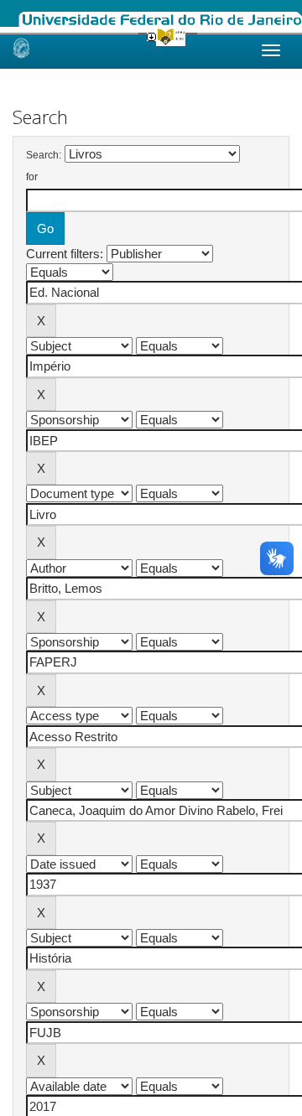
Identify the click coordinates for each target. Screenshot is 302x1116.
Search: (43, 155)
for (32, 177)
